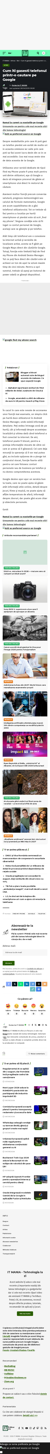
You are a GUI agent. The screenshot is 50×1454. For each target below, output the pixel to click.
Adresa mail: (9, 946)
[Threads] (41, 1428)
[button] (5, 53)
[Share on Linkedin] (26, 984)
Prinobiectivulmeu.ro (15, 1377)
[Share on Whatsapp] (20, 984)
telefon (41, 914)
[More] (44, 989)
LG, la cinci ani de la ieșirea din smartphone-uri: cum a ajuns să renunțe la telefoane (24, 899)
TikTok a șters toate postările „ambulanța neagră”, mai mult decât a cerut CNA (25, 889)
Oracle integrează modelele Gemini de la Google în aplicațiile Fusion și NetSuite (17, 1195)
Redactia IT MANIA (19, 85)
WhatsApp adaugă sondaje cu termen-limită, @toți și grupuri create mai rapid (17, 1125)
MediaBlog (9, 1366)
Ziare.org (9, 1381)
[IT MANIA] (25, 53)
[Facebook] (32, 1025)
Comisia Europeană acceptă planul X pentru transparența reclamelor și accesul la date (17, 1109)
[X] (35, 1025)
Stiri (6, 65)
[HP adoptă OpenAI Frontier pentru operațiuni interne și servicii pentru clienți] (40, 1179)
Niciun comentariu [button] (38, 1054)
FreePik (31, 1350)
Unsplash (14, 1350)
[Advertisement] (25, 25)
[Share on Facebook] (8, 984)
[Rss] (46, 1025)
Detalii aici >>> (30, 1415)
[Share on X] (14, 984)
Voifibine (8, 1373)
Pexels (6, 1350)
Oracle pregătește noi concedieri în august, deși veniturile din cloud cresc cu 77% (23, 879)
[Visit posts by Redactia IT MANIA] (5, 1025)
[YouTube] (39, 1025)
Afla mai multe (25, 1314)
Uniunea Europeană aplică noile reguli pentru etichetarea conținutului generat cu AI (16, 1143)
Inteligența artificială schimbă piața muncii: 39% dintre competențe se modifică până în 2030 (24, 725)
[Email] (44, 984)
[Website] (29, 1025)
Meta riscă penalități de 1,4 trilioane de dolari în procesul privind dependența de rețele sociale (23, 868)
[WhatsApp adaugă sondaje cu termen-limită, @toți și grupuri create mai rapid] (40, 1125)
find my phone (19, 914)
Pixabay (23, 1350)
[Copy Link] (32, 989)
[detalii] (6, 1336)
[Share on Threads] (38, 984)
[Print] (38, 989)
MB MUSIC (9, 1370)
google (31, 914)
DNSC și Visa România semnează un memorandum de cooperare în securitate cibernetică (24, 858)
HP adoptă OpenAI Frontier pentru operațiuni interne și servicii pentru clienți (16, 1179)
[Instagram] (43, 1025)
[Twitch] (38, 1428)
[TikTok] (34, 1428)
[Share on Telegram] (32, 984)
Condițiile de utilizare (34, 969)
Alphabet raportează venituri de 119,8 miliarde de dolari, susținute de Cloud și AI (24, 391)
